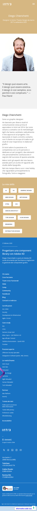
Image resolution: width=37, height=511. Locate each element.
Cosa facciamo (7, 277)
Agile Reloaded (6, 379)
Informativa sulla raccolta (25, 509)
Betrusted (5, 370)
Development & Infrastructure (11, 315)
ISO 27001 (5, 309)
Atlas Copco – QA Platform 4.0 (11, 335)
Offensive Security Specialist (10, 352)
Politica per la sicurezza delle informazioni (9, 406)
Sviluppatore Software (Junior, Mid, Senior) (15, 356)
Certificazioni (7, 306)
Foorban (4, 344)
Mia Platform (6, 393)
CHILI (4, 329)
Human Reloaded (7, 382)
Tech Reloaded (6, 385)
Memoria (5, 376)
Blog (4, 297)
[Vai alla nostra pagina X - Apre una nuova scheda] (4, 450)
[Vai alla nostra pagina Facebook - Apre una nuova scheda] (8, 450)
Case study (6, 323)
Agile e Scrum (6, 318)
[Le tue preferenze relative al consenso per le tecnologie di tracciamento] (33, 507)
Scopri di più (29, 495)
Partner (5, 390)
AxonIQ (4, 396)
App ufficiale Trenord (8, 338)
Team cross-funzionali (10, 281)
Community (6, 291)
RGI (3, 326)
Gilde (4, 284)
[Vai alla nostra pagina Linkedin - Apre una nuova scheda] (12, 450)
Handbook (6, 294)
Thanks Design (6, 373)
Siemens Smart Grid (8, 332)
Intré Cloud (5, 364)
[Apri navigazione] (33, 4)
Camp (4, 287)
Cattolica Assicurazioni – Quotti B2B (13, 341)
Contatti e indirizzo (9, 300)
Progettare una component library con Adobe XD (16, 252)
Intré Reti (5, 367)
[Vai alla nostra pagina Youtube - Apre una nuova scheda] (20, 450)
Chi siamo (5, 274)
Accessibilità (6, 421)
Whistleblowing (6, 416)
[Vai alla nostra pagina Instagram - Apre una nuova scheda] (16, 450)
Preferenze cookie (7, 413)
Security (4, 312)
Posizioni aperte (8, 349)
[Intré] (7, 4)
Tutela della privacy (8, 410)
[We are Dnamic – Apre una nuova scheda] (2, 373)
